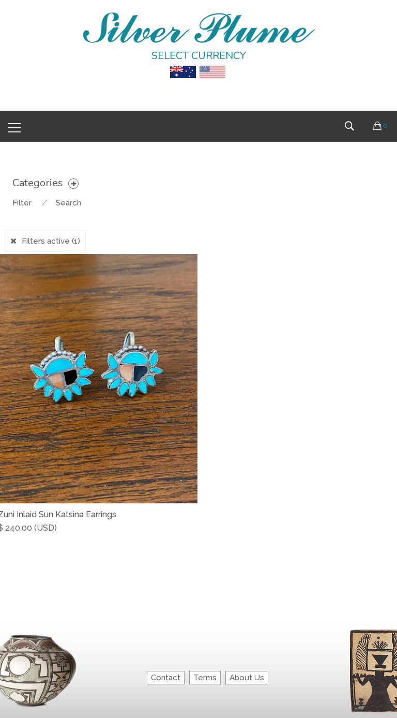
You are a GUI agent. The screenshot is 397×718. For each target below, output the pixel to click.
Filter (22, 202)
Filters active (51, 241)
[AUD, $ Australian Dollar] (183, 64)
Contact (165, 677)
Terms (205, 677)
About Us (247, 677)
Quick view (193, 538)
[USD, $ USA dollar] (212, 64)
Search (68, 202)
